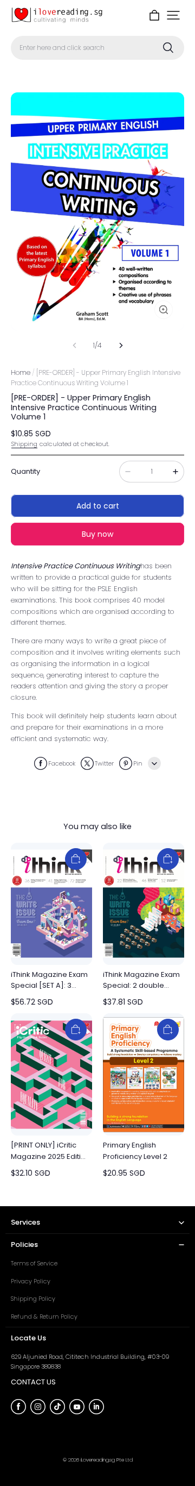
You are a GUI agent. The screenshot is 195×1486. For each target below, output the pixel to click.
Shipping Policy (33, 1298)
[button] (173, 15)
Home (20, 372)
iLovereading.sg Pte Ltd (107, 1459)
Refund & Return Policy (44, 1316)
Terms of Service (34, 1263)
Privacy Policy (30, 1281)
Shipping (24, 444)
